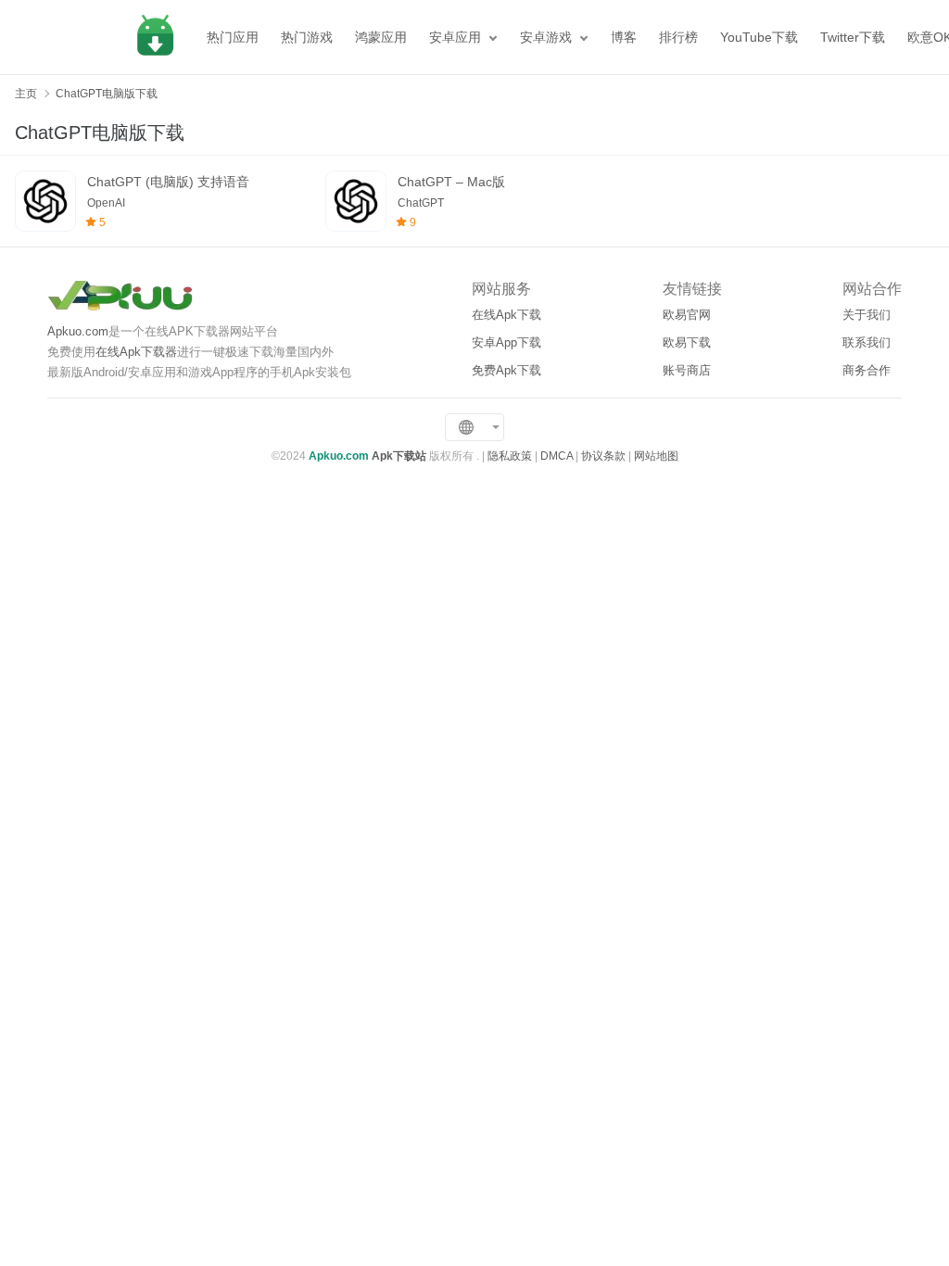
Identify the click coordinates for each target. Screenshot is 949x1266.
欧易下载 (687, 342)
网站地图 (656, 455)
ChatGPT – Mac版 (451, 181)
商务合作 (866, 370)
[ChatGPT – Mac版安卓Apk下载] (355, 201)
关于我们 (866, 315)
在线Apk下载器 (136, 352)
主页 (26, 93)
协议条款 (603, 455)
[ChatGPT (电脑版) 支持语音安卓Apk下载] (45, 201)
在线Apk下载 (506, 315)
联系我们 (866, 342)
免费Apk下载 (506, 370)
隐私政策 (509, 455)
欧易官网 (687, 315)
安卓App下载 (506, 342)
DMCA (556, 455)
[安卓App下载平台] (155, 37)
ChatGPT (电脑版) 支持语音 (168, 181)
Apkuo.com (77, 331)
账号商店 (687, 370)
